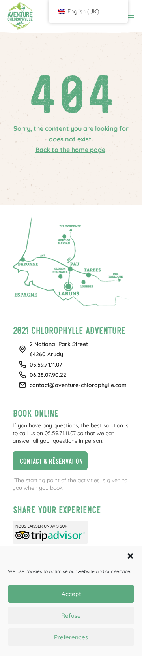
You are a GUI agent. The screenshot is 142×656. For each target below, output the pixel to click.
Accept (71, 594)
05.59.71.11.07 (46, 364)
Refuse (71, 615)
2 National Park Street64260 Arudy (59, 349)
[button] (130, 556)
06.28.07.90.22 (48, 374)
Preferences (71, 637)
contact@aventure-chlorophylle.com (78, 385)
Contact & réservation (47, 459)
